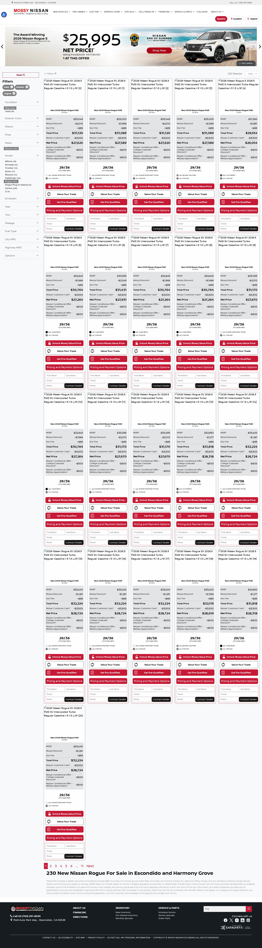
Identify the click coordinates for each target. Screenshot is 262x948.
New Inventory (123, 912)
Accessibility (65, 937)
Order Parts (164, 918)
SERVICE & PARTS (168, 908)
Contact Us (49, 937)
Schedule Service (167, 912)
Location (237, 18)
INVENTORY (122, 908)
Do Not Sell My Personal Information (129, 937)
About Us (79, 908)
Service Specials (166, 915)
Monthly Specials (124, 918)
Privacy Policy (96, 937)
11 (82, 866)
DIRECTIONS (80, 917)
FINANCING (79, 912)
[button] (4, 14)
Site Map (81, 937)
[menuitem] (21, 108)
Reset (20, 75)
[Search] (249, 909)
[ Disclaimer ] (246, 63)
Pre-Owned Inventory (127, 915)
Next (90, 866)
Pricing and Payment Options (64, 210)
